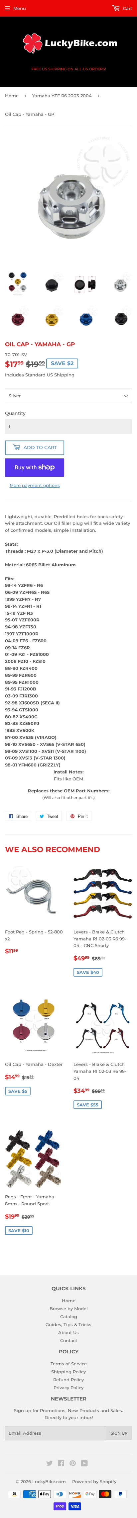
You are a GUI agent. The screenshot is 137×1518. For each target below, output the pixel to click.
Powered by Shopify (94, 1481)
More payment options (35, 485)
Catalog (68, 1316)
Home (12, 95)
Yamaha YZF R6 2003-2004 (62, 95)
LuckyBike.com (49, 1481)
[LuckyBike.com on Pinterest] (72, 1464)
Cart (127, 8)
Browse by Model (69, 1308)
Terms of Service (69, 1363)
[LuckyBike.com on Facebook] (61, 1464)
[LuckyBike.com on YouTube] (84, 1464)
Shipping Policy (68, 1371)
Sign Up (119, 1433)
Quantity (15, 413)
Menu (19, 8)
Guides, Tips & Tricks (68, 1324)
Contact (68, 1340)
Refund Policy (68, 1379)
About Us (68, 1332)
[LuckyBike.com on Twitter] (49, 1464)
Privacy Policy (68, 1387)
